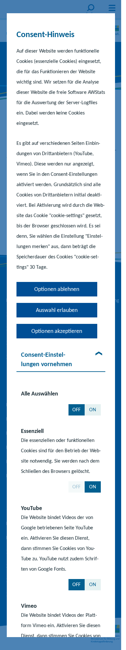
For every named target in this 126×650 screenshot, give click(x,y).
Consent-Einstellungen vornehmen (46, 358)
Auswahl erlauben (57, 309)
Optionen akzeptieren (56, 330)
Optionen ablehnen (56, 288)
